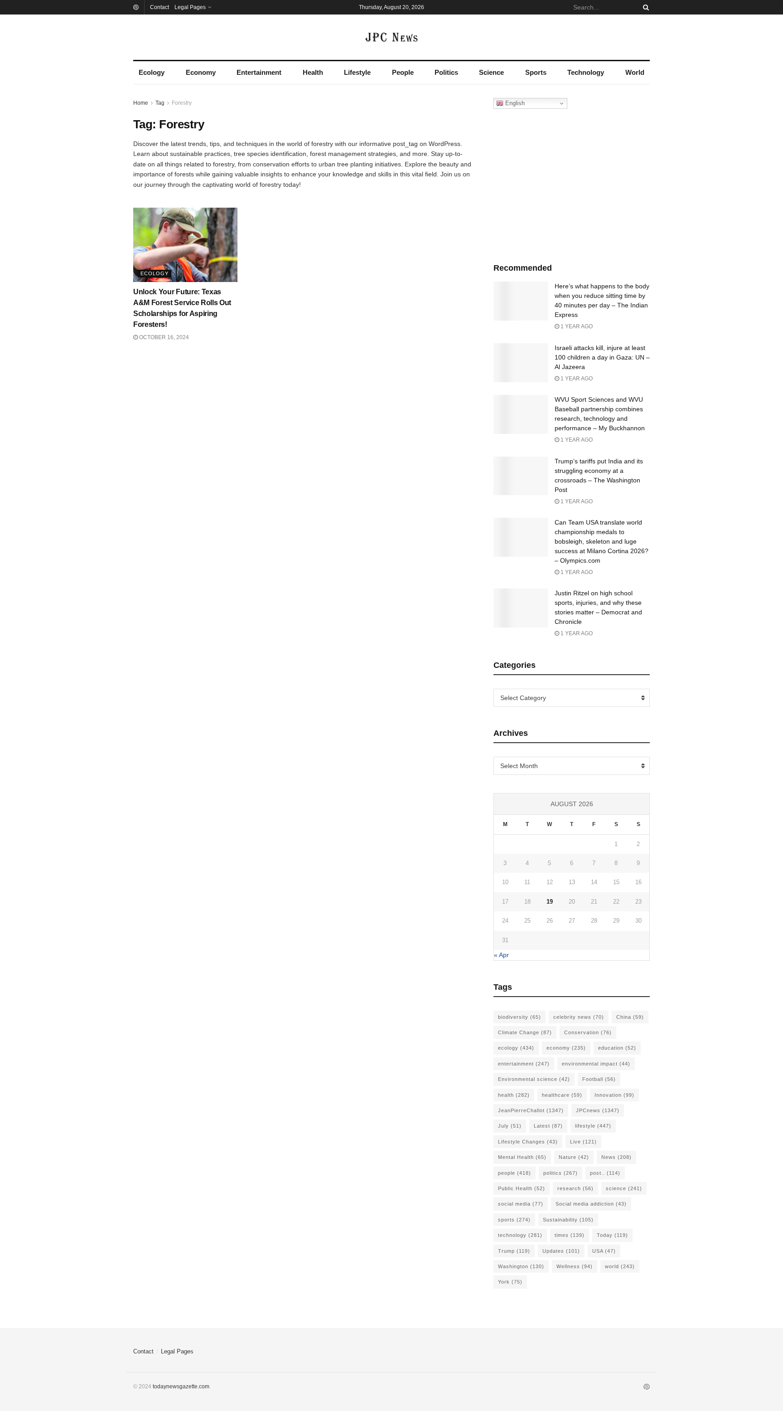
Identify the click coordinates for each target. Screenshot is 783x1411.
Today (612, 1235)
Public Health (521, 1188)
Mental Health (522, 1157)
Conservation (588, 1032)
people (514, 1173)
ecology (516, 1048)
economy (566, 1048)
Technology (585, 72)
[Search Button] (644, 7)
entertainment (524, 1063)
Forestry (182, 103)
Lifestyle (357, 72)
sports (514, 1219)
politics (560, 1173)
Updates (561, 1251)
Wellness (574, 1266)
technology (520, 1235)
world (620, 1266)
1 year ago (576, 326)
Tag (159, 103)
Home (140, 103)
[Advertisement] (572, 183)
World (634, 72)
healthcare (562, 1095)
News (616, 1157)
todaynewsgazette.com (181, 1386)
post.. (605, 1173)
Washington (521, 1266)
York (510, 1281)
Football (599, 1079)
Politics (446, 72)
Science (491, 72)
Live (583, 1141)
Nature (574, 1157)
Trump (514, 1251)
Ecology (151, 72)
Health (313, 72)
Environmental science (534, 1079)
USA (604, 1251)
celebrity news (578, 1017)
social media (520, 1204)
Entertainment (259, 72)
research (575, 1188)
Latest (548, 1126)
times (570, 1235)
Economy (201, 72)
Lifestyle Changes (528, 1141)
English (514, 103)
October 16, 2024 (163, 337)
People (403, 72)
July (510, 1126)
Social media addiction (591, 1204)
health (514, 1095)
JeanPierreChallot (531, 1110)
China (630, 1017)
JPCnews (597, 1110)
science (624, 1188)
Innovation (614, 1095)
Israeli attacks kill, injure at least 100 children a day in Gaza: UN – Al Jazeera (602, 357)
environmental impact (596, 1063)
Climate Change (525, 1032)
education (617, 1048)
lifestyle (593, 1126)
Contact (159, 7)
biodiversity (519, 1017)
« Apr (501, 955)
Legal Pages (190, 7)
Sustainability (568, 1219)
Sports (535, 72)
